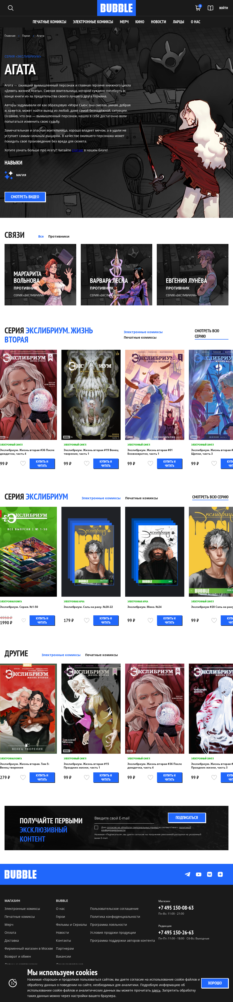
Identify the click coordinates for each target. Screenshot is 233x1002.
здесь (156, 990)
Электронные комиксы (93, 21)
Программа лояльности (108, 924)
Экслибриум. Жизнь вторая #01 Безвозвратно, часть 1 (150, 452)
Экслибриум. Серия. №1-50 (19, 607)
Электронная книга (11, 601)
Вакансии (63, 956)
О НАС (195, 21)
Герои (60, 916)
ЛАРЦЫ (178, 21)
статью (77, 150)
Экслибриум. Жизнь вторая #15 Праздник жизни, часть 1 (86, 765)
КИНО (139, 21)
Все (41, 236)
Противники (58, 236)
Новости (62, 932)
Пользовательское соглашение (114, 908)
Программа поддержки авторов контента (122, 940)
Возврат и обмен (18, 956)
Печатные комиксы (49, 21)
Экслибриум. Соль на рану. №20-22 (88, 607)
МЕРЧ (124, 21)
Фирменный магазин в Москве (29, 948)
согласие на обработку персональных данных (133, 827)
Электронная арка (74, 601)
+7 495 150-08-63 (176, 907)
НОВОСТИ (158, 21)
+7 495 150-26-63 (176, 932)
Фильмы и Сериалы (71, 924)
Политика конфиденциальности (115, 916)
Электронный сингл (11, 444)
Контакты (63, 940)
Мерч (9, 924)
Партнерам (65, 948)
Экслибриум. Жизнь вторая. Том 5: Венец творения (24, 765)
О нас (60, 908)
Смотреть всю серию (207, 333)
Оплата (10, 932)
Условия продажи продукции (113, 932)
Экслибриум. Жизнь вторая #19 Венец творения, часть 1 (91, 452)
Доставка (12, 940)
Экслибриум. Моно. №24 (144, 607)
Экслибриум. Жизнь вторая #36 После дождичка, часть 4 (27, 452)
